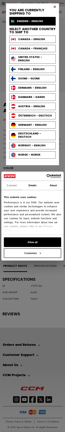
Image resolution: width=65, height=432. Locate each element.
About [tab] (53, 185)
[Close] (55, 6)
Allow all (33, 242)
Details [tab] (32, 185)
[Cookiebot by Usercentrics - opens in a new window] (46, 176)
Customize (30, 253)
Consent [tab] (12, 185)
